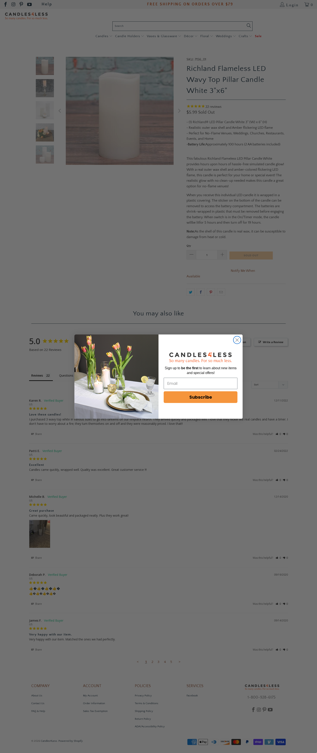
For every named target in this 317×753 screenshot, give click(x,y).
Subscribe (200, 397)
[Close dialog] (237, 340)
